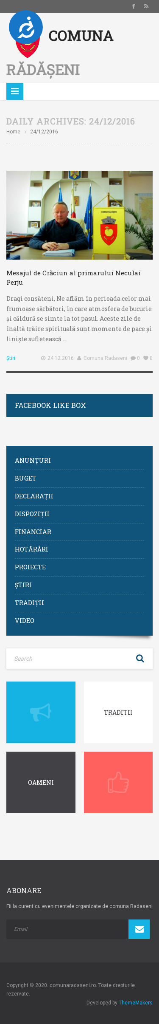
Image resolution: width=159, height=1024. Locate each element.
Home (13, 132)
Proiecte (30, 567)
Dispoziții (32, 514)
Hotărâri (31, 549)
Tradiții (29, 603)
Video (24, 621)
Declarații (34, 496)
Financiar (33, 532)
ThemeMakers (136, 1003)
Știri (10, 358)
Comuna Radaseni (105, 358)
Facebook (133, 6)
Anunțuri (33, 460)
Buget (25, 478)
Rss (146, 6)
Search (140, 658)
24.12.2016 (60, 358)
